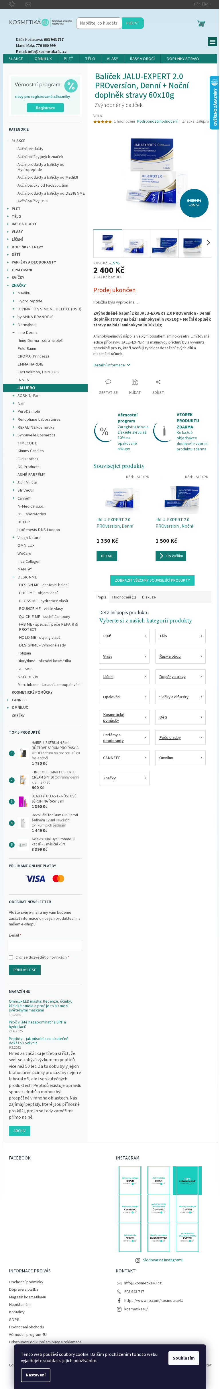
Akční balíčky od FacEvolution (42, 185)
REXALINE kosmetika (35, 427)
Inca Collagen (28, 561)
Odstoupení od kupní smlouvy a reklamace (45, 1342)
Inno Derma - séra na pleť (41, 341)
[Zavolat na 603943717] (17, 4)
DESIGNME (27, 577)
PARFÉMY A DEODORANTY (34, 262)
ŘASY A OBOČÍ (24, 224)
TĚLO (16, 216)
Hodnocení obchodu (26, 1327)
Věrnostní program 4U (28, 1335)
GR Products (28, 467)
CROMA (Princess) (33, 356)
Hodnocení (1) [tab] (124, 597)
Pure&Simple (28, 411)
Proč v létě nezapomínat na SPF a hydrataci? (37, 1024)
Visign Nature (29, 538)
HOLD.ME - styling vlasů (39, 637)
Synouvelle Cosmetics (36, 435)
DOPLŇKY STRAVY (27, 247)
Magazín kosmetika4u (27, 1297)
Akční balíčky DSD (32, 201)
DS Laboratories (31, 514)
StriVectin (25, 490)
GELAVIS (25, 669)
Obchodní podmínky (26, 1282)
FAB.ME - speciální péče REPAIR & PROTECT (48, 626)
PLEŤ (16, 209)
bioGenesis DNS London (38, 530)
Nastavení (36, 1375)
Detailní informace (109, 365)
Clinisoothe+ (28, 459)
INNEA (23, 380)
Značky (18, 715)
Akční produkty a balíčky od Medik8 (47, 177)
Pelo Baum (26, 349)
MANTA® (24, 569)
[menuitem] (16, 58)
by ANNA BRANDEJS (35, 317)
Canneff (24, 498)
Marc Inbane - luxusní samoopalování (48, 685)
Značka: (195, 121)
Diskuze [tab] (149, 597)
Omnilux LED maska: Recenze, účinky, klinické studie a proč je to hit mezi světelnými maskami (40, 1006)
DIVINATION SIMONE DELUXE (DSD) (49, 309)
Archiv (19, 1131)
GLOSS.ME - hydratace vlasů (43, 601)
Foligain (24, 653)
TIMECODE (27, 443)
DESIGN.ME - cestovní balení (43, 585)
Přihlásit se (24, 970)
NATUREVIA (27, 677)
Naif (21, 404)
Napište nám (20, 1305)
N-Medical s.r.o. (30, 506)
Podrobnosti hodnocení (157, 121)
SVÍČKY (18, 278)
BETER (23, 522)
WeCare (24, 553)
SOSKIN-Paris (29, 396)
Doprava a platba (23, 1289)
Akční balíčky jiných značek (40, 157)
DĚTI (16, 255)
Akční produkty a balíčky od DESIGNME (51, 193)
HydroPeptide (29, 301)
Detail (107, 556)
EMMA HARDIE (30, 364)
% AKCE (18, 141)
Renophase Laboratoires (39, 419)
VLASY (17, 232)
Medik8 (23, 293)
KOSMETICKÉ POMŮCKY (32, 692)
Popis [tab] (101, 597)
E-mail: (41, 51)
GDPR (14, 1320)
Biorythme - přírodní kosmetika (44, 661)
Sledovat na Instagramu (163, 1260)
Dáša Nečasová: (40, 39)
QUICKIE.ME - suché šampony (44, 617)
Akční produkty (30, 149)
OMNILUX (26, 545)
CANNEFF (20, 700)
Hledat (132, 23)
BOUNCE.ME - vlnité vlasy (41, 609)
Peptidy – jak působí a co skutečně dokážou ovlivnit (38, 1041)
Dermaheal (26, 325)
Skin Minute (27, 483)
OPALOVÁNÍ (22, 270)
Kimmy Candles (30, 451)
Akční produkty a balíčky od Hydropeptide (40, 167)
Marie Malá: (36, 45)
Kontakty (17, 1312)
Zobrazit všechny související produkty (152, 580)
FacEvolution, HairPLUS (38, 372)
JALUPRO (26, 388)
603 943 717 (134, 1292)
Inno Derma (27, 333)
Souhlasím (184, 1358)
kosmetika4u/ (136, 1309)
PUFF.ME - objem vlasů (38, 593)
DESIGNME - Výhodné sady (42, 645)
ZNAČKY (18, 285)
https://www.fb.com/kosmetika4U (153, 1301)
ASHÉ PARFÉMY (31, 475)
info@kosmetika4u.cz (143, 1283)
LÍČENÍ (17, 239)
